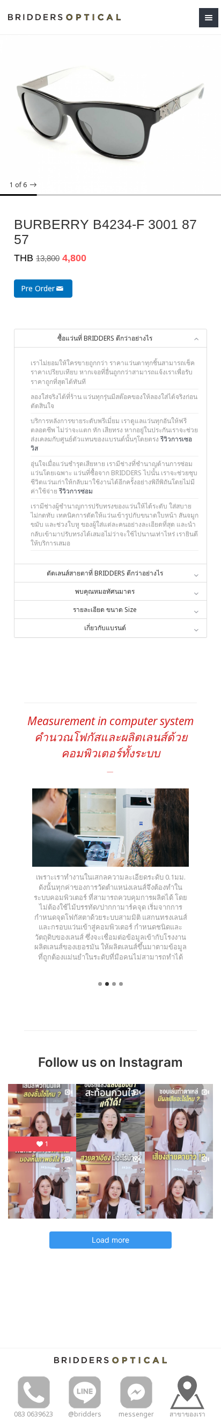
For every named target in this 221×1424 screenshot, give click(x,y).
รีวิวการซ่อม (76, 491)
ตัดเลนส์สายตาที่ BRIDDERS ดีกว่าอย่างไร (105, 573)
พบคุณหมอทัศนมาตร (105, 591)
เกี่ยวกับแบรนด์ (105, 627)
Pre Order (38, 288)
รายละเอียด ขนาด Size (105, 609)
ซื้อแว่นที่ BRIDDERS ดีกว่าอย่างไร (104, 338)
